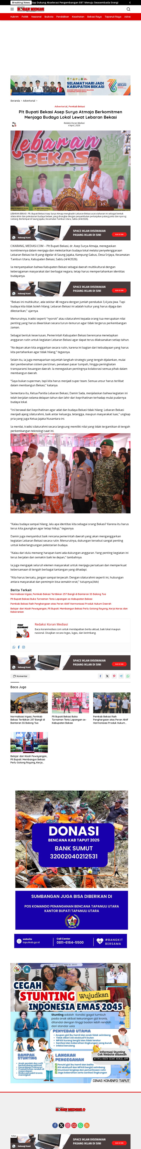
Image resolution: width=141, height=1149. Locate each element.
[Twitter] (61, 1126)
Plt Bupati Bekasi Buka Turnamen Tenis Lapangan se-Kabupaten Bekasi (51, 599)
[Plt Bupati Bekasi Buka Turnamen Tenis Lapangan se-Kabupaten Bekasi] (70, 702)
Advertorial (61, 106)
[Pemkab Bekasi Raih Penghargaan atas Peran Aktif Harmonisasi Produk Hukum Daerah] (112, 702)
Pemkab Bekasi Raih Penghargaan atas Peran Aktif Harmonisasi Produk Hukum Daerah (60, 603)
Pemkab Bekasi (77, 106)
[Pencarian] (129, 9)
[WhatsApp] (80, 1126)
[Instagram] (23, 647)
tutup (13, 1136)
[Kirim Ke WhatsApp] (128, 676)
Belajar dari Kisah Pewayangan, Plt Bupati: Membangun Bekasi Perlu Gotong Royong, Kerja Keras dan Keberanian (69, 610)
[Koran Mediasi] (30, 9)
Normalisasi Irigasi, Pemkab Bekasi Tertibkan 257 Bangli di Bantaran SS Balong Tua (58, 594)
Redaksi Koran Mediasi (74, 123)
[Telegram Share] (121, 676)
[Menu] (12, 9)
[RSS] (87, 1126)
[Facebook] (18, 647)
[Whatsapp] (13, 647)
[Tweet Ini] (107, 676)
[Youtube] (74, 1126)
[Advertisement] (70, 46)
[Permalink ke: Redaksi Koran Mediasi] (14, 124)
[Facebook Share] (100, 676)
